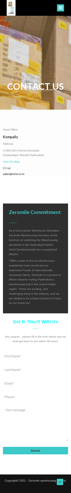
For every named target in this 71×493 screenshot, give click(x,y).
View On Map (11, 161)
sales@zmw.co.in (13, 174)
